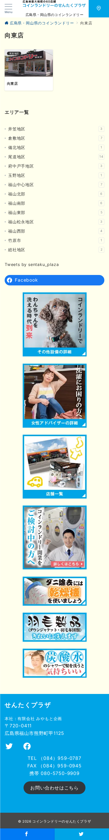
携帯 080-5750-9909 (54, 773)
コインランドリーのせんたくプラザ (61, 821)
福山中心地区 (55, 184)
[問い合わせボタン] (99, 8)
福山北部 (55, 193)
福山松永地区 (55, 221)
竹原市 (55, 240)
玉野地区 (55, 175)
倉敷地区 (55, 138)
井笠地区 (55, 128)
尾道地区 (55, 156)
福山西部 (55, 231)
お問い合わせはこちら (54, 788)
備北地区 (55, 147)
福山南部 (55, 203)
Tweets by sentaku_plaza (32, 264)
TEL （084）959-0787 (54, 758)
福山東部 (55, 212)
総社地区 (55, 249)
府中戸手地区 (55, 165)
